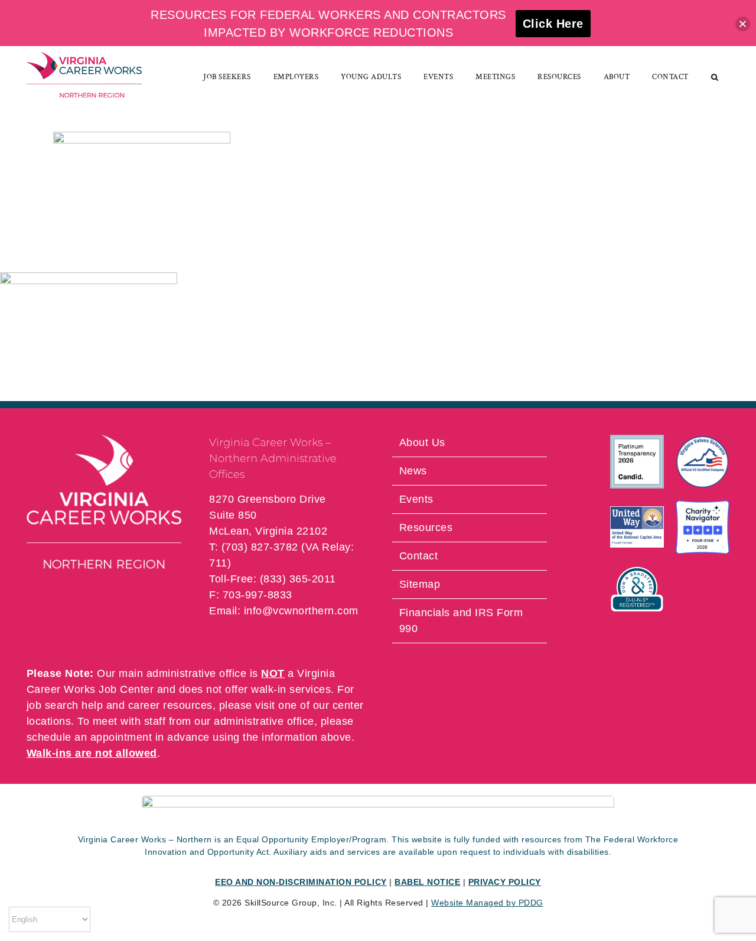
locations (49, 721)
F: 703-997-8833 (250, 595)
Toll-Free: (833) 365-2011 (272, 579)
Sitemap (420, 584)
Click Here (553, 23)
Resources (426, 527)
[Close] (742, 24)
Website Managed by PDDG (487, 902)
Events (416, 499)
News (413, 471)
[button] (715, 77)
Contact (418, 556)
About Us (422, 442)
